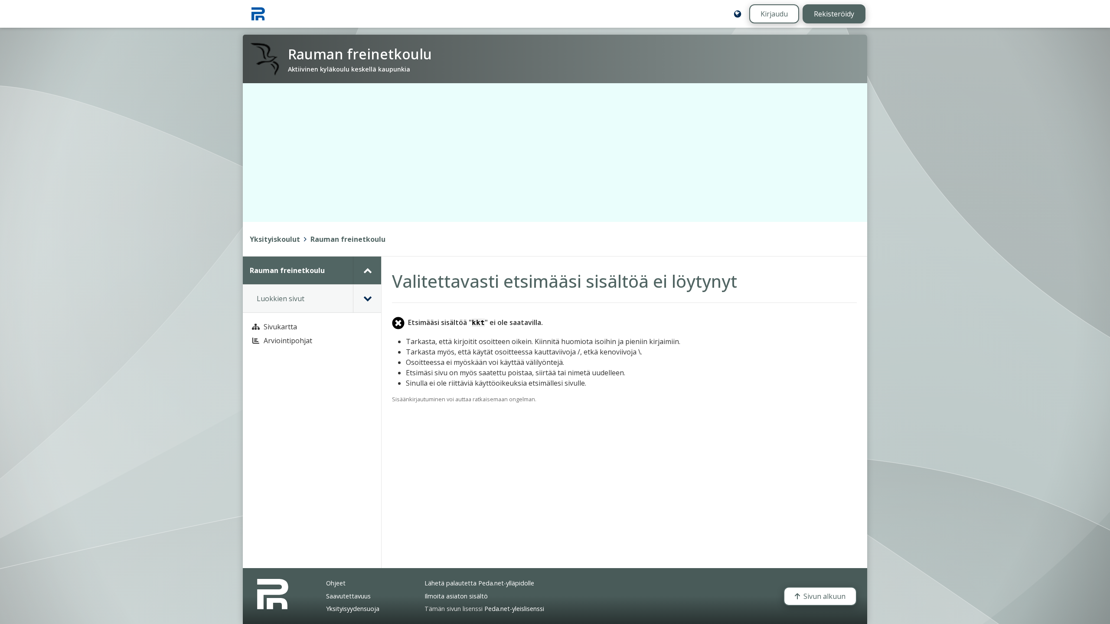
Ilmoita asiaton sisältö (456, 596)
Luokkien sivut (280, 298)
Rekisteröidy (834, 14)
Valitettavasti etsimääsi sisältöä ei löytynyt (564, 281)
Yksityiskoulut (275, 239)
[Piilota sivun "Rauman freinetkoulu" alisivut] (367, 270)
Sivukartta (280, 327)
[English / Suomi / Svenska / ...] (737, 14)
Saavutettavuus (348, 596)
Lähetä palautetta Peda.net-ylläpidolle (479, 583)
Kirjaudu (774, 14)
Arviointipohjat (288, 340)
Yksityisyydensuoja (352, 608)
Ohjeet (336, 583)
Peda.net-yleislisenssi (514, 608)
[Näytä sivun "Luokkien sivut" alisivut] (367, 298)
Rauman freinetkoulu (347, 239)
